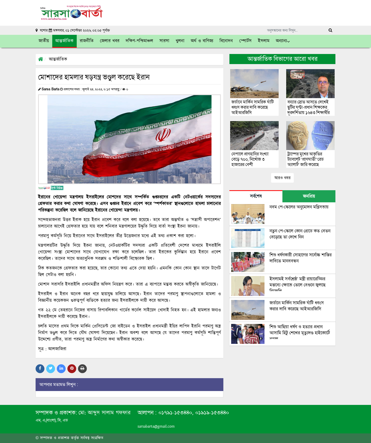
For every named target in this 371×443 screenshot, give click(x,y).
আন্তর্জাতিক (58, 59)
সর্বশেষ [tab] (256, 196)
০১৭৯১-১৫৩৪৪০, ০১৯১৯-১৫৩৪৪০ (192, 413)
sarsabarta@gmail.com (156, 426)
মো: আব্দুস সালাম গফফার (104, 413)
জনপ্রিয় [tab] (309, 196)
